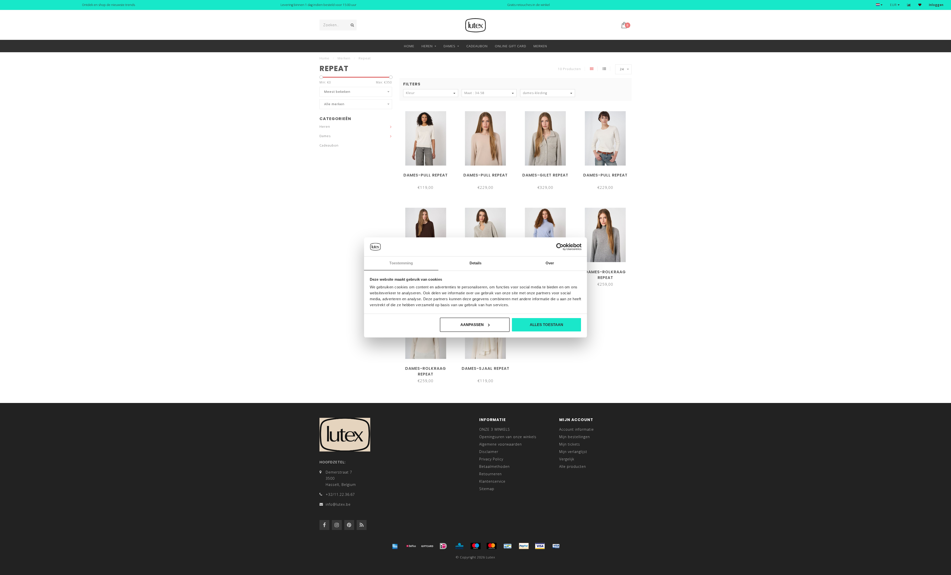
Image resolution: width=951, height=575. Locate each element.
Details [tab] (476, 263)
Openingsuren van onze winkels (507, 436)
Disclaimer (488, 451)
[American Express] (395, 546)
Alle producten (572, 466)
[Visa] (540, 546)
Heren (427, 46)
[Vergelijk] (909, 5)
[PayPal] (524, 546)
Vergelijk (566, 459)
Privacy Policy (491, 459)
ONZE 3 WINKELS (494, 429)
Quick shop (428, 173)
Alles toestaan (546, 325)
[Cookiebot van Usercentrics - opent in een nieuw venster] (559, 246)
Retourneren (490, 474)
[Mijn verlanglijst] (920, 5)
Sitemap (486, 488)
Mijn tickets (569, 444)
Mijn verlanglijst (573, 451)
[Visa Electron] (556, 546)
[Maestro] (475, 546)
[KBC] (459, 546)
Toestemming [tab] (401, 263)
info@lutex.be (338, 504)
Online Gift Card (510, 46)
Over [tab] (550, 263)
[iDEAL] (443, 546)
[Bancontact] (508, 546)
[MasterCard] (491, 546)
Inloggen (936, 5)
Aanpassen (472, 325)
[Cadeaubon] (427, 546)
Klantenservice (492, 481)
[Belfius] (411, 546)
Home (409, 46)
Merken (540, 46)
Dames (449, 46)
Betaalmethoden (494, 466)
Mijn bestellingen (574, 436)
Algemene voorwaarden (500, 444)
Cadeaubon (477, 46)
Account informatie (576, 429)
